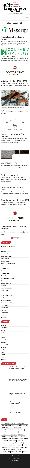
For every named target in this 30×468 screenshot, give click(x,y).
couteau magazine (13, 436)
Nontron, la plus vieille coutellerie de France (17, 393)
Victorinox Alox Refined (15, 412)
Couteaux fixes (4, 276)
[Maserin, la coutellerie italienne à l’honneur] (15, 30)
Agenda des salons (5, 253)
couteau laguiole (5, 436)
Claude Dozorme (24, 425)
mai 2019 (3, 352)
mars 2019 (3, 357)
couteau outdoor (12, 440)
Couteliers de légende (6, 283)
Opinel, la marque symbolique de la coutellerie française (18, 402)
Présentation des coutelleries (7, 302)
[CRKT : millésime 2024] (15, 51)
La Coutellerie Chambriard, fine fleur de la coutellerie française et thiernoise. (19, 367)
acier (2, 423)
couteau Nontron (15, 438)
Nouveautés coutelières (6, 300)
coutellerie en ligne (15, 447)
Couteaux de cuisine (5, 268)
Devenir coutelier (5, 290)
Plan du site (15, 462)
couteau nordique (23, 438)
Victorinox (25, 451)
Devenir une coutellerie (6, 293)
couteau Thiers (5, 445)
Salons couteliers (5, 307)
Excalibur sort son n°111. (9, 175)
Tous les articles (4, 312)
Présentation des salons (6, 305)
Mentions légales (12, 458)
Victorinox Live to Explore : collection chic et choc (13, 228)
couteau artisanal (9, 427)
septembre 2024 (4, 327)
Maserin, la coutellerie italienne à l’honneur (12, 38)
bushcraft (18, 425)
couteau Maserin (21, 436)
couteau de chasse (20, 429)
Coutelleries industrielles (6, 288)
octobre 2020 (4, 347)
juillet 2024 (3, 330)
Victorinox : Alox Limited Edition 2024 (14, 81)
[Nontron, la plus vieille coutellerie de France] (4, 396)
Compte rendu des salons (6, 266)
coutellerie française (24, 447)
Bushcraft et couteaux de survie (8, 263)
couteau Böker (4, 429)
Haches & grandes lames (6, 295)
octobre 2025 (4, 325)
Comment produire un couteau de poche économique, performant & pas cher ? (18, 379)
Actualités (3, 249)
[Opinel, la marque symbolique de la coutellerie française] (4, 405)
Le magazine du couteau (15, 9)
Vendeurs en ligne (5, 317)
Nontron (19, 449)
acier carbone (7, 423)
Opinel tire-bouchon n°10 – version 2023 (15, 200)
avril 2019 (3, 354)
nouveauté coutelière (6, 451)
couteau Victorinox (13, 445)
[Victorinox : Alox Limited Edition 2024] (15, 71)
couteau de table (22, 432)
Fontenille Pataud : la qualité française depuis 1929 (14, 135)
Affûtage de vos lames (6, 251)
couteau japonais (19, 434)
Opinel (12, 451)
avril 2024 (3, 337)
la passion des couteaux (11, 449)
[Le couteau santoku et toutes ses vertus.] (9, 185)
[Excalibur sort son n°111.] (6, 172)
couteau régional (12, 443)
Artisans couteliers (5, 258)
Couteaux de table (5, 273)
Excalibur (3, 449)
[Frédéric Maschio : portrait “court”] (15, 97)
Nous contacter (15, 460)
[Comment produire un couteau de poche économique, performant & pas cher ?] (4, 384)
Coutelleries (3, 285)
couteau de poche (14, 432)
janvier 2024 (3, 342)
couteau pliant (20, 440)
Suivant (17, 238)
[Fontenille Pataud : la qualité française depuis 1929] (15, 124)
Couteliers (3, 280)
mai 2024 (3, 335)
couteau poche (5, 443)
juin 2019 (3, 349)
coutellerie (20, 445)
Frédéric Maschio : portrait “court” (12, 108)
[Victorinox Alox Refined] (4, 413)
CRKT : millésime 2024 (8, 56)
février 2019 (3, 359)
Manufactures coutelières (6, 298)
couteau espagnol (5, 434)
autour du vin (12, 425)
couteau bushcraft (18, 427)
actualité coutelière (20, 423)
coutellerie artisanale (6, 447)
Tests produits (4, 310)
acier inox (13, 423)
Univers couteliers (5, 315)
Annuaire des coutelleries (6, 256)
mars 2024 (3, 340)
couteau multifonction (6, 438)
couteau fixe (12, 434)
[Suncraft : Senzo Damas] (15, 153)
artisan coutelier (5, 425)
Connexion (19, 458)
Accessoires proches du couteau (8, 246)
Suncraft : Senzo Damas (9, 163)
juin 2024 (3, 332)
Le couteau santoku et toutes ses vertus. (12, 188)
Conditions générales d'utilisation (15, 465)
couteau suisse (20, 443)
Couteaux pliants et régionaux (7, 278)
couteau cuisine (12, 429)
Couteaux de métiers (5, 271)
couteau (3, 427)
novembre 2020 (4, 345)
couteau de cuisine (5, 432)
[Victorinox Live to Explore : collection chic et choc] (15, 216)
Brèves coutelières (5, 261)
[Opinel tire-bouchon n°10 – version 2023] (9, 197)
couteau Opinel (5, 440)
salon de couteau (18, 451)
